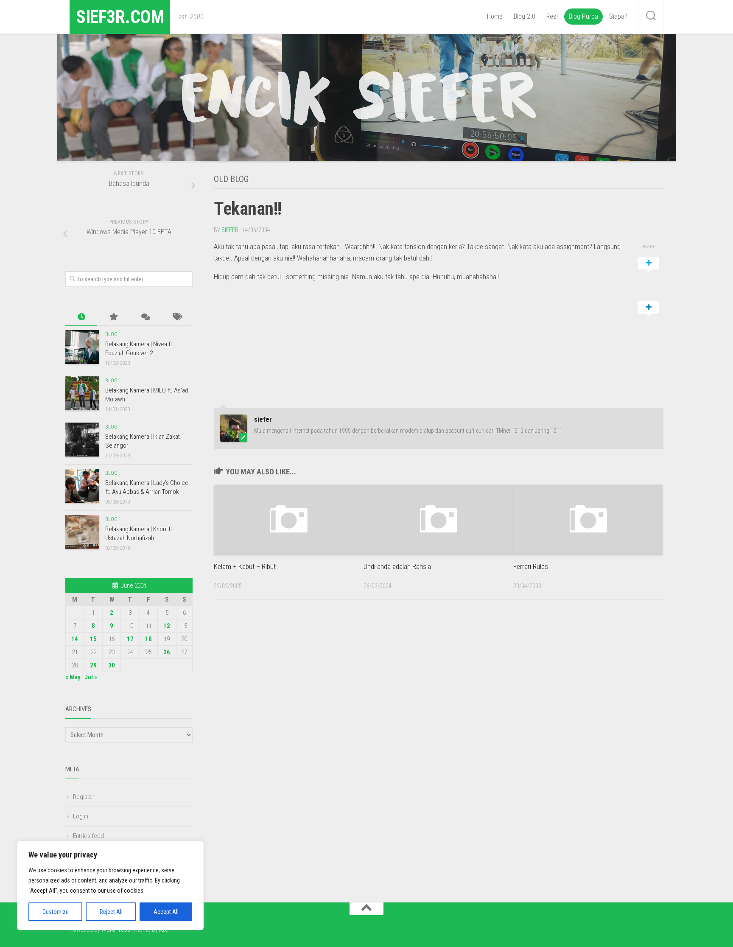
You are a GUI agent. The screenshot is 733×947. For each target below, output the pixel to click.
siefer (229, 230)
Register (84, 797)
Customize (55, 911)
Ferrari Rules (530, 566)
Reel (552, 16)
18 (148, 639)
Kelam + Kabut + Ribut (245, 566)
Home (495, 16)
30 (111, 665)
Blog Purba (583, 16)
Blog (111, 334)
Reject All (111, 911)
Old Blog (231, 179)
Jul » (90, 677)
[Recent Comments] (145, 317)
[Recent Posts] (81, 317)
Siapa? (618, 16)
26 (166, 652)
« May (73, 677)
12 (166, 626)
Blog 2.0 (524, 16)
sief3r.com (120, 16)
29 (93, 665)
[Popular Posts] (113, 317)
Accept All (166, 911)
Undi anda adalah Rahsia (397, 566)
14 (74, 639)
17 (130, 639)
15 (93, 639)
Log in (80, 816)
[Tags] (177, 317)
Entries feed (88, 836)
